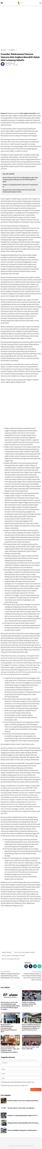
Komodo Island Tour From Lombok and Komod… (23, 1100)
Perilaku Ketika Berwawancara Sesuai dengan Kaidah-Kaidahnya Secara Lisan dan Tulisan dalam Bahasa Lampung (31, 976)
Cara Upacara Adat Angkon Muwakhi (24, 952)
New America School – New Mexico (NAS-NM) (30, 1048)
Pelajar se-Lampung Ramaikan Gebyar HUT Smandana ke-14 (29, 1004)
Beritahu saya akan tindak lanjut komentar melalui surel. (18, 1082)
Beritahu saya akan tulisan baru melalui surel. (15, 1085)
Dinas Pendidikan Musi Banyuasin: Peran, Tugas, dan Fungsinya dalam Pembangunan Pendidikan (10, 1049)
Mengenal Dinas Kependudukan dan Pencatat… (24, 1123)
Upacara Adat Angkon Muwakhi (11, 959)
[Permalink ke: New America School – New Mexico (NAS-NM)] (31, 1040)
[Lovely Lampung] (21, 2)
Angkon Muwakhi (6, 952)
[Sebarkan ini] (26, 966)
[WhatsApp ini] (39, 966)
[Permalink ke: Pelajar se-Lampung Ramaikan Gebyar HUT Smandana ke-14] (31, 995)
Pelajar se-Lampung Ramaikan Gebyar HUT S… (23, 1115)
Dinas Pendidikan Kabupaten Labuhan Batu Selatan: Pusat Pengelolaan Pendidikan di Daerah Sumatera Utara (31, 1027)
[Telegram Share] (35, 966)
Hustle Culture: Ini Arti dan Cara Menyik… (21, 1108)
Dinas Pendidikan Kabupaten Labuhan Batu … (23, 1130)
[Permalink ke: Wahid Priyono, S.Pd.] (3, 64)
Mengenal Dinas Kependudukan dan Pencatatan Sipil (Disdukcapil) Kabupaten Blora (9, 1028)
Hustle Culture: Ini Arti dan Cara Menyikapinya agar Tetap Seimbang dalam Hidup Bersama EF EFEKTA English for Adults (20, 179)
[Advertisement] (21, 28)
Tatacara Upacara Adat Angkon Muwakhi (13, 955)
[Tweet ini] (31, 966)
